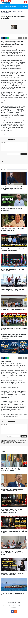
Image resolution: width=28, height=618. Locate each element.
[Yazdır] (19, 38)
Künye (10, 605)
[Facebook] (2, 38)
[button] (21, 38)
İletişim (14, 605)
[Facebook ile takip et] (12, 611)
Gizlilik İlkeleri (20, 605)
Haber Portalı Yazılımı (7, 616)
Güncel (9, 11)
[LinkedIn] (6, 38)
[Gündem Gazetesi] (6, 2)
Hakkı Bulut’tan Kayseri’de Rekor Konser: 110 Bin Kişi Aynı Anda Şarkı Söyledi (16, 6)
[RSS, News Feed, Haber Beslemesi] (15, 611)
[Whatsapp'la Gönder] (8, 38)
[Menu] (25, 2)
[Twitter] (4, 38)
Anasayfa (5, 11)
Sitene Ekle (13, 607)
